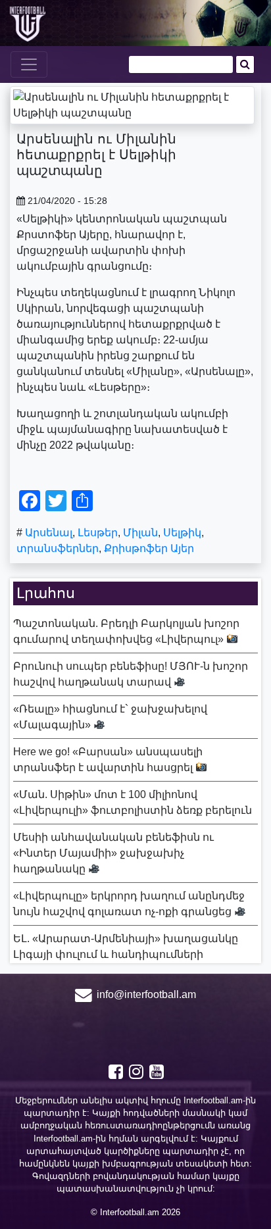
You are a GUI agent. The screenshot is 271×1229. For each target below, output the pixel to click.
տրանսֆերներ (57, 548)
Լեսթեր (98, 532)
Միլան (140, 532)
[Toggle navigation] (29, 64)
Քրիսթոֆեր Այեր (149, 548)
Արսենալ (48, 532)
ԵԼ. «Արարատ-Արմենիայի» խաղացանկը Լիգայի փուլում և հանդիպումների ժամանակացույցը (125, 954)
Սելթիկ (182, 532)
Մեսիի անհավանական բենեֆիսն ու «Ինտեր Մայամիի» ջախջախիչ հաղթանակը (113, 853)
